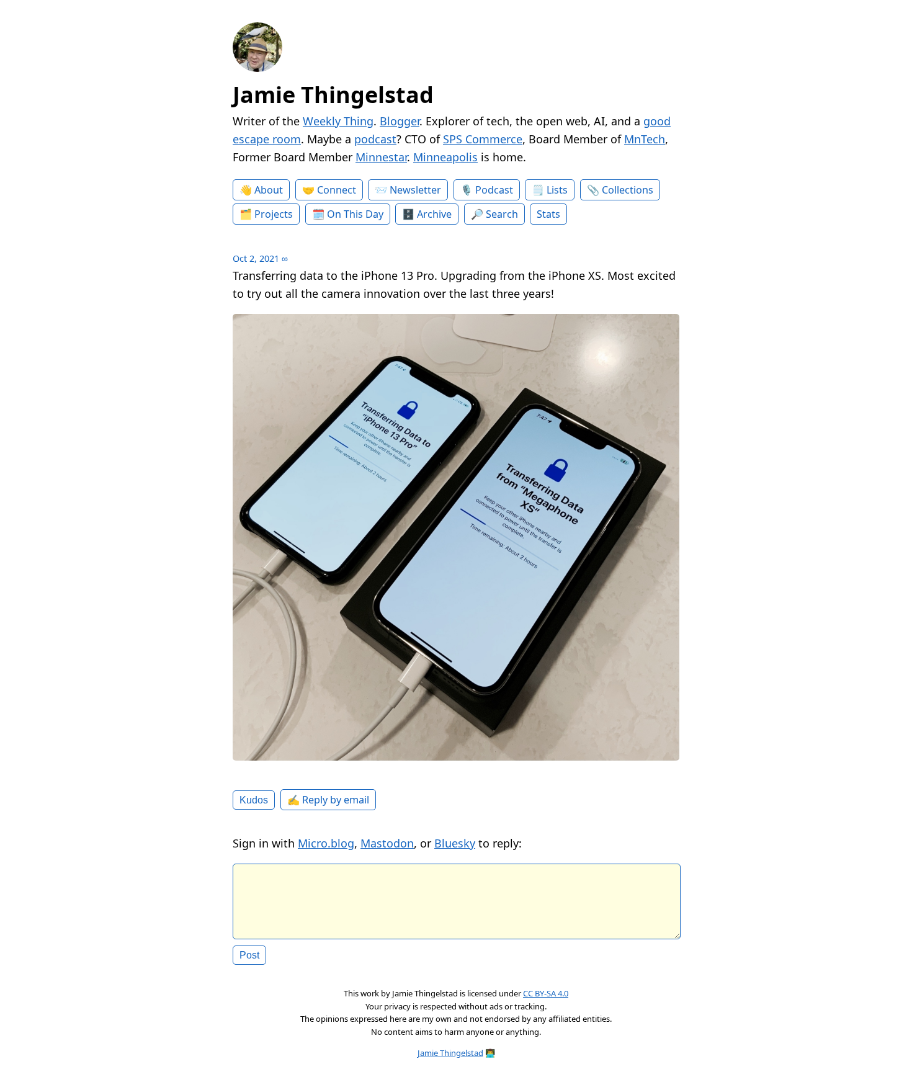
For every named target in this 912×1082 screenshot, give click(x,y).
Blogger (399, 121)
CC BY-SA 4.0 (545, 993)
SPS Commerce (482, 139)
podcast (375, 139)
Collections (627, 190)
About (268, 190)
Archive (434, 214)
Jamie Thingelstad (333, 94)
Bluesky (454, 843)
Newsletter (415, 190)
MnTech (644, 139)
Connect (336, 190)
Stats (548, 214)
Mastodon (387, 843)
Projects (273, 214)
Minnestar (381, 157)
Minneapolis (445, 157)
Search (502, 214)
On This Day (355, 214)
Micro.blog (326, 843)
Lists (557, 190)
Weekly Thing (338, 121)
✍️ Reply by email (328, 800)
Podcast (494, 190)
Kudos (253, 799)
